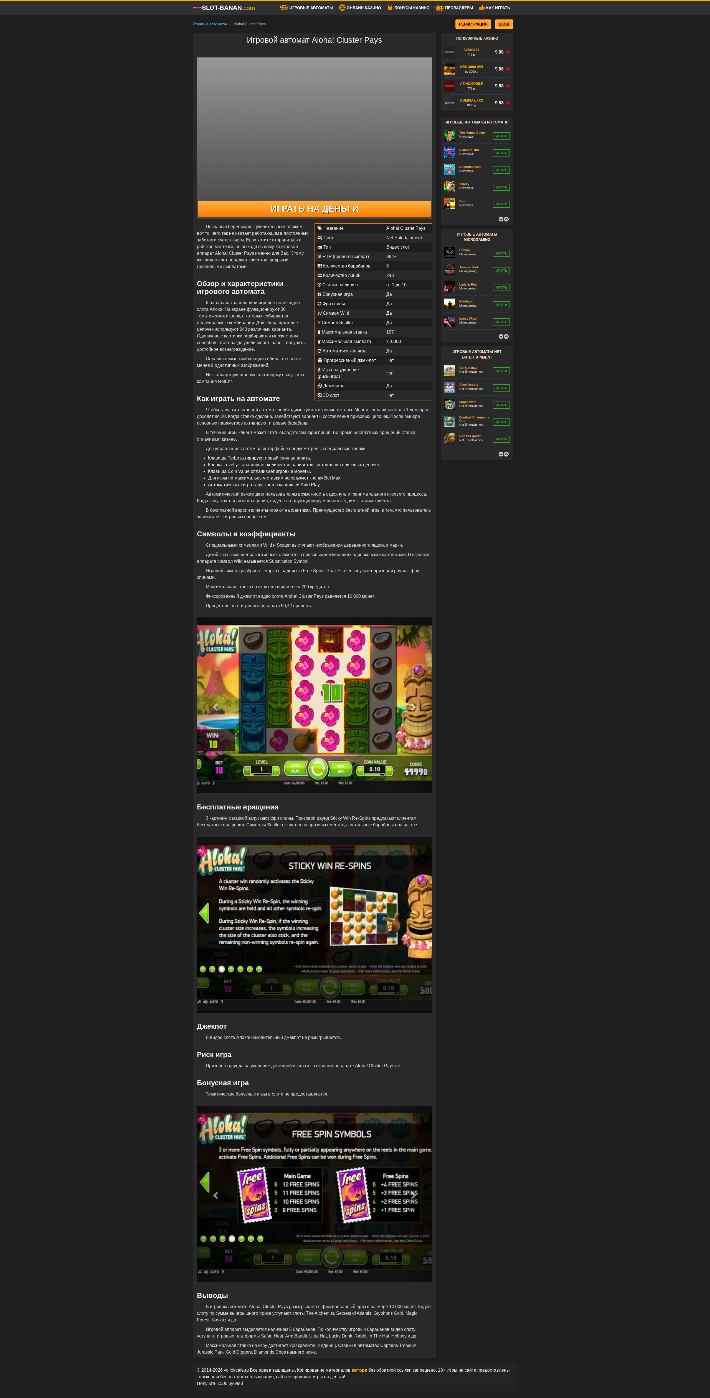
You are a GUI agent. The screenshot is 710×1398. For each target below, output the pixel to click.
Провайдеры (458, 8)
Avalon (464, 318)
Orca (462, 184)
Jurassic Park (469, 250)
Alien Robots (468, 367)
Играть (501, 135)
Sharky (464, 166)
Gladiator (466, 284)
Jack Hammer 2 (470, 436)
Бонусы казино (411, 8)
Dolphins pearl (470, 149)
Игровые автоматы (310, 8)
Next (506, 219)
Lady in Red (468, 267)
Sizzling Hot (468, 201)
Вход (504, 24)
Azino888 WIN (471, 67)
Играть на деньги (314, 209)
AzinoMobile (471, 84)
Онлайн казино (363, 8)
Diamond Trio (469, 132)
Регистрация (473, 24)
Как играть (497, 8)
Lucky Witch (468, 301)
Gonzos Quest (470, 418)
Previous (501, 219)
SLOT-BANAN (228, 7)
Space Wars (467, 384)
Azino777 (471, 50)
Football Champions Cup (474, 401)
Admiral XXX (471, 100)
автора (360, 1370)
